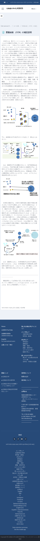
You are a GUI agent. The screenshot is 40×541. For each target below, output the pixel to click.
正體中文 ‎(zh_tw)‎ (20, 516)
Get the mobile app (20, 529)
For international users (8, 341)
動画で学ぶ (26, 352)
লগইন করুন (36, 2)
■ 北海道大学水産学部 (8, 380)
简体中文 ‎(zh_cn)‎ (20, 520)
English (3, 339)
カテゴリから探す (28, 350)
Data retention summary (20, 527)
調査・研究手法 (27, 348)
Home (3, 326)
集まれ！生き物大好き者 (30, 357)
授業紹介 (25, 344)
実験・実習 (26, 346)
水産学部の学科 (27, 334)
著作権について (26, 380)
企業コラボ (20, 479)
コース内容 (16, 26)
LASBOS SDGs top (7, 335)
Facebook (20, 499)
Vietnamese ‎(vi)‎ (20, 514)
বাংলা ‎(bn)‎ (20, 501)
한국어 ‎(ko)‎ (20, 524)
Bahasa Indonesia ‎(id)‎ (20, 503)
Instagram (20, 497)
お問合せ (20, 489)
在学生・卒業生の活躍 (29, 361)
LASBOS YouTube (7, 330)
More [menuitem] (33, 9)
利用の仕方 (24, 376)
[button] (6, 2)
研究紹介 (25, 342)
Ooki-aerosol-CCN (6, 26)
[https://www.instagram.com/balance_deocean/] (25, 439)
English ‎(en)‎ (20, 507)
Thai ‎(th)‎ (20, 512)
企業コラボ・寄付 (6, 345)
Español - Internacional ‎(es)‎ (20, 510)
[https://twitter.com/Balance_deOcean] (14, 439)
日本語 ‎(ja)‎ (20, 518)
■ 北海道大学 (5, 376)
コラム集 (25, 359)
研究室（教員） (27, 336)
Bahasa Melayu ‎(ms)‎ (20, 505)
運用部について (26, 373)
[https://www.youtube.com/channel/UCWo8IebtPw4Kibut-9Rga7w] (21, 439)
